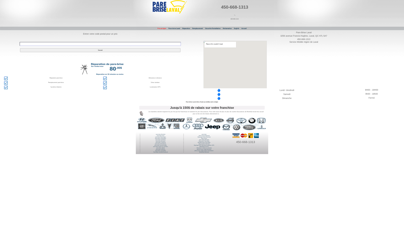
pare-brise (204, 134)
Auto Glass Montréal (204, 139)
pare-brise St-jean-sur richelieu (160, 146)
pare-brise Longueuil (161, 142)
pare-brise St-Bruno (160, 149)
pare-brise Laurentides (160, 138)
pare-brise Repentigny (160, 137)
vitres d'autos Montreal (204, 135)
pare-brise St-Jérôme (160, 139)
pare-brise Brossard (160, 141)
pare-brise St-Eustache (160, 143)
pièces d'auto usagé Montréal (204, 149)
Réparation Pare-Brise (204, 141)
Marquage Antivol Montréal (204, 137)
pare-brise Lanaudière (160, 150)
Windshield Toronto (204, 146)
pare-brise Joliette (160, 147)
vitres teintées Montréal (204, 143)
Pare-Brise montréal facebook (160, 152)
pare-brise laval (160, 135)
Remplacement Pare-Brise (204, 142)
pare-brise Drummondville (160, 145)
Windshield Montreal (204, 152)
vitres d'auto (204, 138)
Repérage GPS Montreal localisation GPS (204, 145)
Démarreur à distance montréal (204, 147)
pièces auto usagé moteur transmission (204, 150)
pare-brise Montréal (160, 134)
